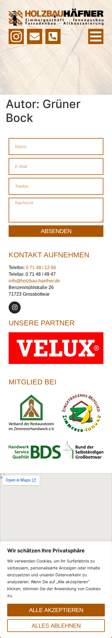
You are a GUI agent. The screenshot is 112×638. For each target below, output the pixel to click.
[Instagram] (15, 307)
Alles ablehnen (56, 625)
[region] (56, 589)
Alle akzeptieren (56, 610)
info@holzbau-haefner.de (34, 280)
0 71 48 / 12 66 (41, 267)
